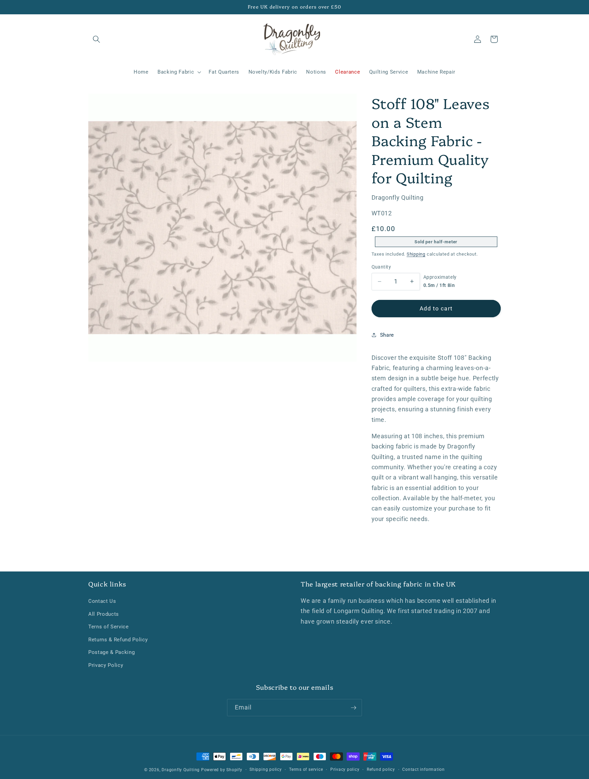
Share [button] (387, 335)
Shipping (416, 254)
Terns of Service (108, 627)
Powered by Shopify (221, 769)
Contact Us (102, 601)
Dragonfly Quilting (181, 769)
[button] (96, 39)
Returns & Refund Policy (118, 640)
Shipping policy (266, 769)
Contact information (423, 769)
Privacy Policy (105, 665)
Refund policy (381, 769)
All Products (103, 614)
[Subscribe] (353, 708)
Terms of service (306, 769)
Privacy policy (345, 769)
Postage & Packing (111, 652)
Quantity (381, 267)
